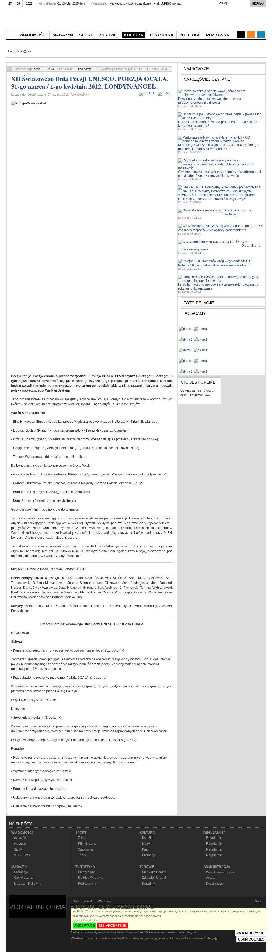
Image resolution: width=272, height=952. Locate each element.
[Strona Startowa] (11, 35)
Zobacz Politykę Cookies (89, 920)
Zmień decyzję (251, 933)
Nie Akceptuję (112, 925)
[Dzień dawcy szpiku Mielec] (186, 326)
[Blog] (241, 34)
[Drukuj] (148, 93)
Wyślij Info (104, 901)
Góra (258, 901)
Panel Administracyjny (220, 872)
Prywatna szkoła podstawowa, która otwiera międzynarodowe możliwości (209, 100)
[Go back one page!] (9, 69)
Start (37, 69)
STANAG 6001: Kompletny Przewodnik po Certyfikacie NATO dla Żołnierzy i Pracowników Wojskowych (217, 197)
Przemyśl (20, 843)
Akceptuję (84, 925)
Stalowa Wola (22, 855)
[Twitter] (261, 34)
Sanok (18, 849)
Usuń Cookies (251, 939)
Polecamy (84, 69)
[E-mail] (165, 93)
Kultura (49, 69)
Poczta (210, 877)
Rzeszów (20, 837)
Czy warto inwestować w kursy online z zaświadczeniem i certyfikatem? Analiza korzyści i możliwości (219, 173)
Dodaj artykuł (214, 883)
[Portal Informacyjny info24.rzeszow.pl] (67, 20)
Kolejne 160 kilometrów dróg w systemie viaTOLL (213, 265)
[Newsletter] (251, 34)
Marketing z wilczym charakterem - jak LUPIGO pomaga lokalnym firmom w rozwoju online (218, 146)
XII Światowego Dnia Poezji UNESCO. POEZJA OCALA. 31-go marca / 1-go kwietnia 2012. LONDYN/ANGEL (89, 82)
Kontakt (89, 901)
